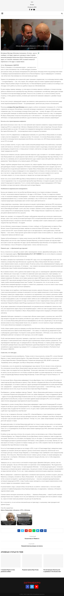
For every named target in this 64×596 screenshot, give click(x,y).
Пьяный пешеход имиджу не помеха (32, 546)
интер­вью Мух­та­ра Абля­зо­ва (15, 107)
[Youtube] (36, 586)
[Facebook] (27, 586)
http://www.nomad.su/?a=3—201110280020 (30, 254)
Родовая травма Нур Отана (30, 570)
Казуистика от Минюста (32, 538)
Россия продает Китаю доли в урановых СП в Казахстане (52, 570)
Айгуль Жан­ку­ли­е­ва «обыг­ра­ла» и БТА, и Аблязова (15, 510)
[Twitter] (32, 586)
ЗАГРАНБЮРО (32, 583)
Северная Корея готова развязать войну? (8, 570)
